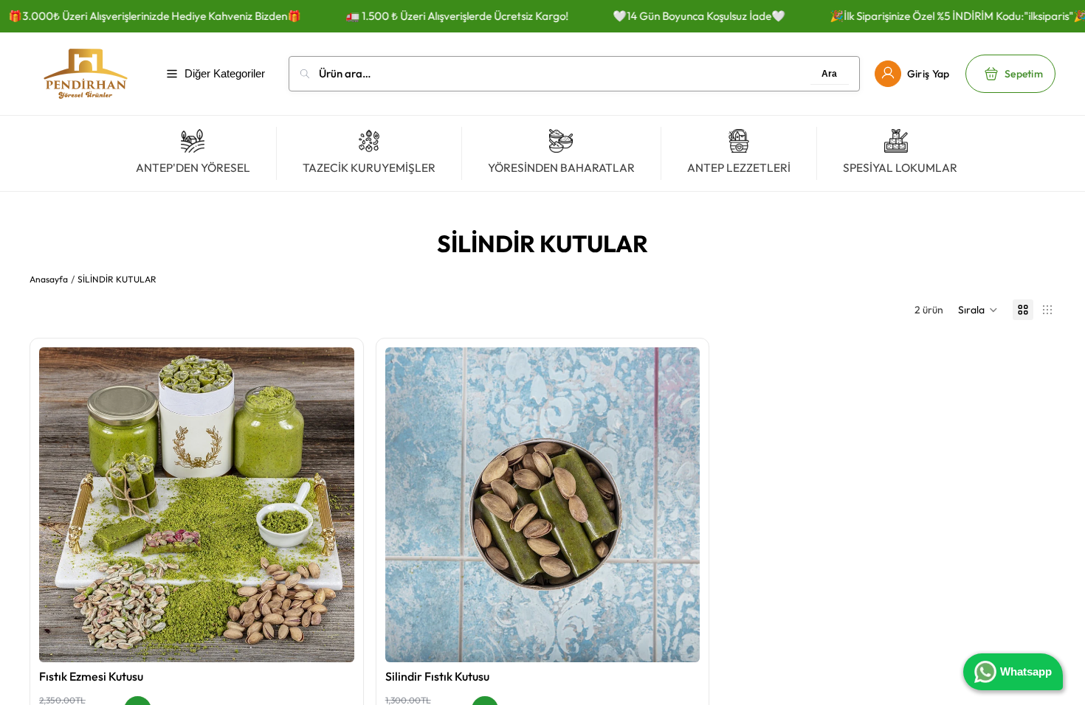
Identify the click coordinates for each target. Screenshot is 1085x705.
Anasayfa (49, 279)
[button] (978, 310)
